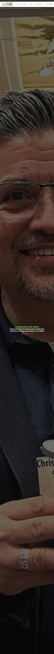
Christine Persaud (24, 333)
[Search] (52, 4)
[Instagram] (47, 4)
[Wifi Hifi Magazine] (7, 4)
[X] (46, 4)
